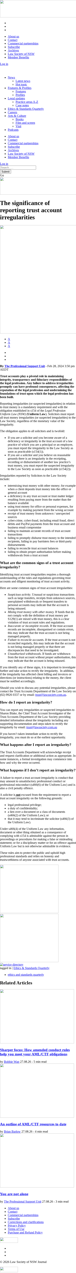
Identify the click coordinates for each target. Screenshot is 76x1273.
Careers (12, 112)
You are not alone (14, 1194)
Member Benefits (18, 57)
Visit (18, 126)
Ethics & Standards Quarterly (26, 108)
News (11, 77)
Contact (12, 40)
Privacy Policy (17, 1225)
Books (20, 119)
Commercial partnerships (23, 43)
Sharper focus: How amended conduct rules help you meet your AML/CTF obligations (35, 1052)
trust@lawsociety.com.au (50, 694)
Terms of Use (16, 1229)
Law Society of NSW (21, 54)
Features (21, 91)
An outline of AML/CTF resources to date (33, 1124)
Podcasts (13, 129)
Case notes (22, 105)
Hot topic (21, 84)
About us (13, 36)
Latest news (23, 81)
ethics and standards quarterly (26, 974)
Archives (13, 50)
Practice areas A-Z (27, 101)
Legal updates (16, 98)
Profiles (20, 95)
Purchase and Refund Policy (25, 1232)
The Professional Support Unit (24, 366)
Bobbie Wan (11, 1061)
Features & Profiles (19, 88)
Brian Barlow (12, 1131)
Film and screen (25, 122)
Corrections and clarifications (26, 1222)
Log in (4, 64)
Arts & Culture (17, 115)
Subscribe (14, 47)
